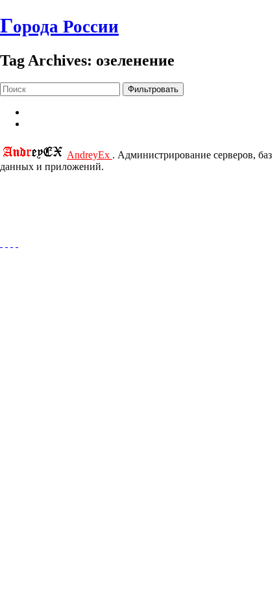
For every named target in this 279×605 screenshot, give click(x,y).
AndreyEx (89, 154)
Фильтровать (153, 89)
